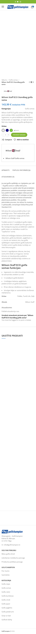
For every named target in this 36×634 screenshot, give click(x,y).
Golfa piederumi (8, 612)
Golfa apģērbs (7, 608)
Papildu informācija (21, 170)
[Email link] (17, 1)
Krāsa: (4, 126)
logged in (15, 320)
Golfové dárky (7, 620)
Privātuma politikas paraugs (12, 562)
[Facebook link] (15, 1)
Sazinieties (6, 575)
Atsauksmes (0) (8, 177)
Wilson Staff (29, 302)
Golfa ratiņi (6, 592)
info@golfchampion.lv (12, 545)
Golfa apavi (6, 604)
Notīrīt (17, 130)
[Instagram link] (20, 1)
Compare (8, 140)
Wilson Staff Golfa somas (15, 158)
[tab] (6, 169)
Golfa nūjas (6, 584)
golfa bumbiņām (16, 238)
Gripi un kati (6, 616)
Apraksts (6, 170)
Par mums (5, 571)
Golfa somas (13, 80)
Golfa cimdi (6, 600)
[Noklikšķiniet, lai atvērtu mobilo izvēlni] (2, 6)
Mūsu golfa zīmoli (8, 554)
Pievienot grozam (19, 135)
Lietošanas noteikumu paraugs (13, 558)
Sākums (4, 80)
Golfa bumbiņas (8, 596)
